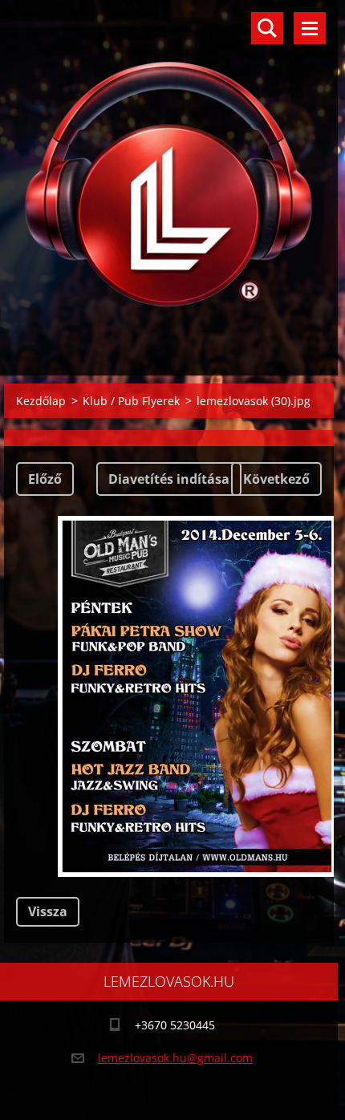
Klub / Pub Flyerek (131, 400)
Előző (45, 479)
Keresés (267, 28)
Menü (310, 28)
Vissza (47, 911)
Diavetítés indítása (168, 479)
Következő (276, 479)
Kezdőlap (41, 400)
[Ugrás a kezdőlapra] (169, 177)
